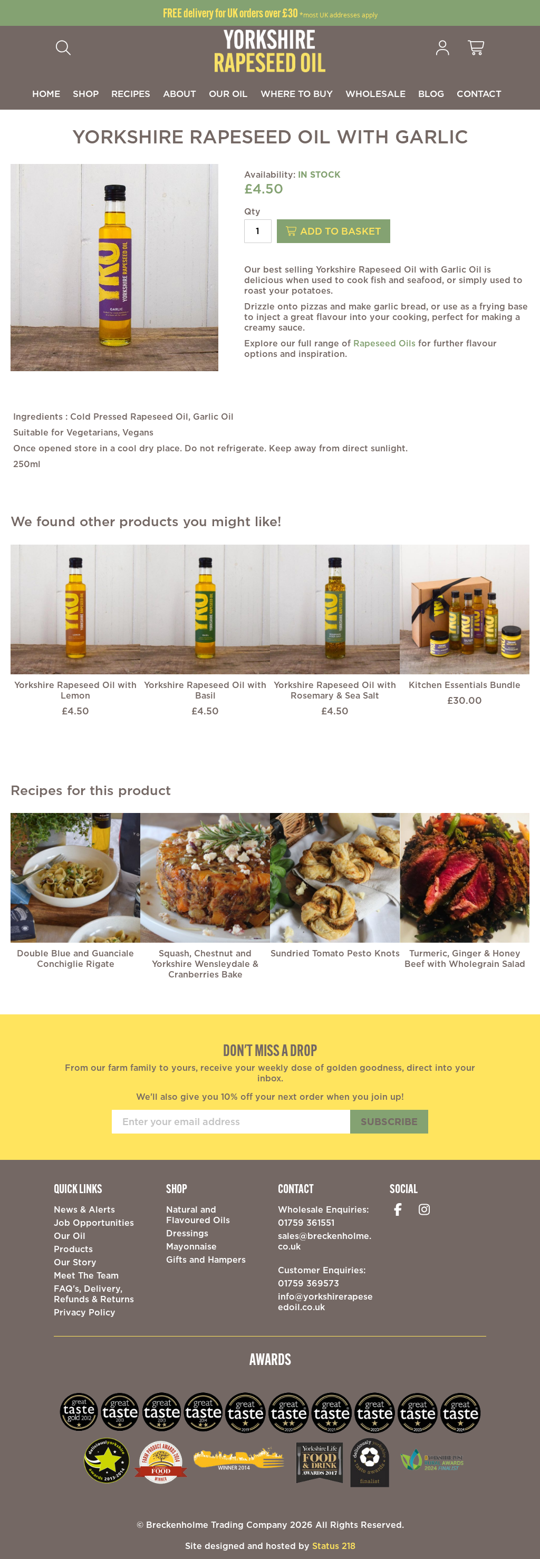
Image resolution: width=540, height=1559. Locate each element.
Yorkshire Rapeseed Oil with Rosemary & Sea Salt (335, 690)
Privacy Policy (84, 1312)
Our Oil (228, 94)
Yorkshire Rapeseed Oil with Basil (205, 690)
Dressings (187, 1233)
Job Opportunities (94, 1222)
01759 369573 (308, 1283)
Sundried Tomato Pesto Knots (335, 953)
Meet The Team (86, 1275)
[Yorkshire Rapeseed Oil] (270, 50)
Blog (431, 94)
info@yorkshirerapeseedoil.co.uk (325, 1302)
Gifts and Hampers (206, 1259)
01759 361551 (306, 1222)
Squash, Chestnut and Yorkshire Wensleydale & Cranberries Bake (205, 963)
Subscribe (389, 1121)
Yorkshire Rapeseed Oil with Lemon (75, 690)
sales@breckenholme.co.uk (324, 1241)
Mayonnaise (191, 1246)
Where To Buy (297, 94)
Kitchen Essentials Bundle (464, 685)
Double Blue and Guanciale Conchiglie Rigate (75, 958)
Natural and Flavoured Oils (198, 1215)
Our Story (75, 1262)
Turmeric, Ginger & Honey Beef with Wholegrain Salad (464, 958)
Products (73, 1249)
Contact (479, 94)
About (179, 94)
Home (46, 94)
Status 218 (333, 1546)
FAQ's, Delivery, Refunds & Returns (94, 1294)
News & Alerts (84, 1209)
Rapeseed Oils (384, 343)
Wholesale (375, 94)
